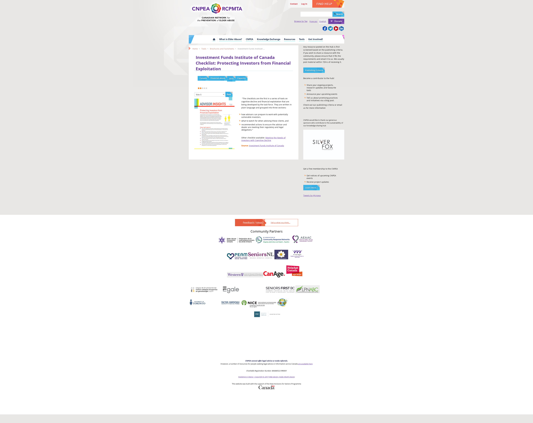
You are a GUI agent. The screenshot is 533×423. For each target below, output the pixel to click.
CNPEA (249, 39)
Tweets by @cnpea (312, 195)
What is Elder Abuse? (230, 39)
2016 (231, 78)
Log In (304, 3)
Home (214, 39)
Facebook (325, 28)
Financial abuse (218, 78)
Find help (324, 4)
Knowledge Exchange (268, 39)
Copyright (258, 377)
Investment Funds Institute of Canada (266, 145)
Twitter (330, 28)
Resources (289, 39)
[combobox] (316, 14)
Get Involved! (315, 39)
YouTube (336, 28)
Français (313, 21)
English (322, 21)
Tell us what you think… (280, 222)
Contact (294, 3)
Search (339, 14)
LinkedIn (341, 28)
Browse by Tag (300, 21)
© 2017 (265, 377)
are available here (305, 364)
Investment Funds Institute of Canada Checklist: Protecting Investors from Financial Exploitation (243, 63)
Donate (338, 21)
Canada (203, 78)
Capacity (241, 78)
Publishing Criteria (314, 70)
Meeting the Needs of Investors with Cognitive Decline (263, 139)
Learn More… (311, 187)
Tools (302, 39)
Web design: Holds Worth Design (282, 377)
